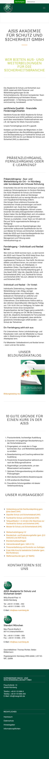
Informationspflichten (12, 728)
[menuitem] (39, 8)
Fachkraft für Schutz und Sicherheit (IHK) (22, 517)
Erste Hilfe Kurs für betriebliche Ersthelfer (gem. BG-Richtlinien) (25, 551)
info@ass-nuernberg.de (19, 610)
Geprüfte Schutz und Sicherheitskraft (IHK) (23, 514)
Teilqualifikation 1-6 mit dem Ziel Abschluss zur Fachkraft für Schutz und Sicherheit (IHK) (25, 522)
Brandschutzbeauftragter (16, 540)
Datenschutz (31, 2)
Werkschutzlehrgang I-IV (16, 532)
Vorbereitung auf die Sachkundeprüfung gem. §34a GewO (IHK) (24, 510)
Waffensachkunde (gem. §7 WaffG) (20, 556)
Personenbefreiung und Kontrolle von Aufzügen (25, 547)
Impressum (8, 716)
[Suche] (39, 8)
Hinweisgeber (9, 724)
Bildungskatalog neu (12, 393)
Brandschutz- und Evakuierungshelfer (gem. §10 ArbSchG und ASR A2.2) (25, 536)
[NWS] (20, 8)
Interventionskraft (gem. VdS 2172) (20, 544)
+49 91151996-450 (18, 693)
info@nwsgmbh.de (17, 696)
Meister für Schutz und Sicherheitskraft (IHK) (24, 526)
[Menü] (44, 8)
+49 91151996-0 (17, 691)
